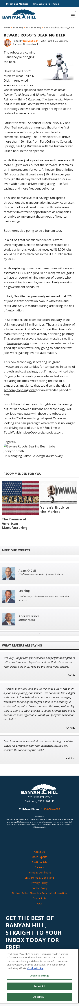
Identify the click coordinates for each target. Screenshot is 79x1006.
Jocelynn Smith (30, 40)
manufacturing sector (19, 334)
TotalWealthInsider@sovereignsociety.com (33, 432)
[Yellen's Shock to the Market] (58, 492)
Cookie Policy (39, 888)
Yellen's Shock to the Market (54, 509)
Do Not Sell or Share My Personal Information (39, 893)
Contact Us (39, 898)
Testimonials (39, 862)
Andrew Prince (29, 616)
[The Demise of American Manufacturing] (20, 498)
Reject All (39, 986)
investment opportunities (34, 212)
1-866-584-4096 (50, 809)
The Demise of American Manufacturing (14, 523)
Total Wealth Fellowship (46, 3)
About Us (39, 851)
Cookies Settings (39, 975)
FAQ (39, 903)
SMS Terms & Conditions (39, 877)
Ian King (24, 591)
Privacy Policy (39, 882)
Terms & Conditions (39, 872)
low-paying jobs (18, 343)
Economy (18, 27)
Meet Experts (39, 857)
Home (7, 27)
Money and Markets (17, 3)
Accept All (39, 996)
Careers (39, 867)
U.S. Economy (33, 27)
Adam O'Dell (27, 571)
